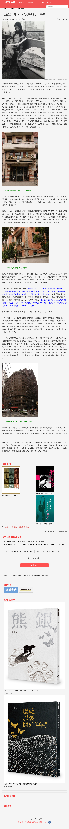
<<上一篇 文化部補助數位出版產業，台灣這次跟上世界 (17, 551)
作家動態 (21, 2)
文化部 (26, 575)
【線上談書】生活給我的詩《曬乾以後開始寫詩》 (21, 784)
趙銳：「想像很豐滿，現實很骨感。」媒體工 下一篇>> (52, 551)
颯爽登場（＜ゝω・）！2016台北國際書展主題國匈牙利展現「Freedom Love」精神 (35, 544)
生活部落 (40, 2)
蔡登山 (26, 527)
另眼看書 (20, 8)
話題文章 (31, 2)
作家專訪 (20, 575)
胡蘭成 (14, 527)
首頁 (5, 8)
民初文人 (8, 527)
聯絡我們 (28, 822)
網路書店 (49, 2)
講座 (46, 575)
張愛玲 (20, 527)
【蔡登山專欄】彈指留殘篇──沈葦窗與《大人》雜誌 (25, 541)
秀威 (43, 575)
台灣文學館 (37, 575)
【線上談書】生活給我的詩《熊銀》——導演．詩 (21, 691)
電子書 (31, 575)
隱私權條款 (42, 822)
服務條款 (35, 822)
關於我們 (21, 822)
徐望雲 (15, 575)
